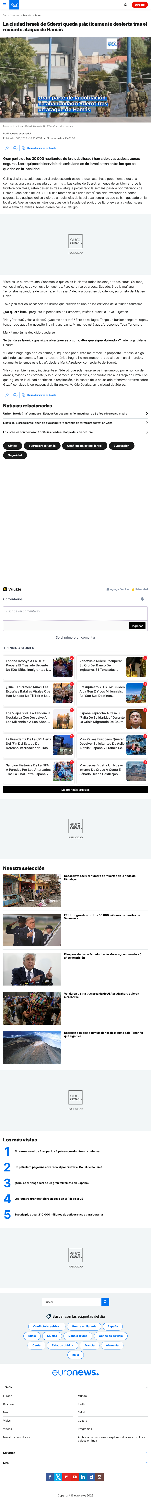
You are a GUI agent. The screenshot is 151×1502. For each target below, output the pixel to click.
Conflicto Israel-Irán (47, 1326)
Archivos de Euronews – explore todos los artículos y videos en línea (111, 1438)
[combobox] (75, 1302)
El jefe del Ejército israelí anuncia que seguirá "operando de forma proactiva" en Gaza (57, 422)
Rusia (32, 1335)
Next (6, 1412)
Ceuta (36, 1345)
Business (8, 1404)
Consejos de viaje (111, 1335)
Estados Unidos (62, 1345)
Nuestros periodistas (16, 1437)
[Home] (4, 15)
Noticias (14, 15)
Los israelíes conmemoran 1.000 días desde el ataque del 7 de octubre (48, 432)
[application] (75, 79)
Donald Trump (77, 1335)
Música (52, 1335)
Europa (7, 1395)
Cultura (82, 1420)
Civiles (12, 445)
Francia (90, 1345)
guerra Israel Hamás (42, 445)
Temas (7, 1387)
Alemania (112, 1345)
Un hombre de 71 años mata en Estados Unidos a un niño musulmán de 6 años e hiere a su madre (65, 413)
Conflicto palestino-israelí (84, 445)
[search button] (105, 1302)
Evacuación (122, 445)
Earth (81, 1404)
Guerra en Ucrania (84, 1326)
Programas (85, 1428)
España (113, 1326)
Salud (81, 1412)
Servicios (9, 1452)
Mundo (27, 15)
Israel (38, 15)
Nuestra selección (24, 868)
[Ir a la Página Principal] (14, 4)
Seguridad (15, 455)
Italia (75, 1354)
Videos (7, 1428)
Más (6, 1462)
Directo (140, 4)
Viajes (7, 1420)
